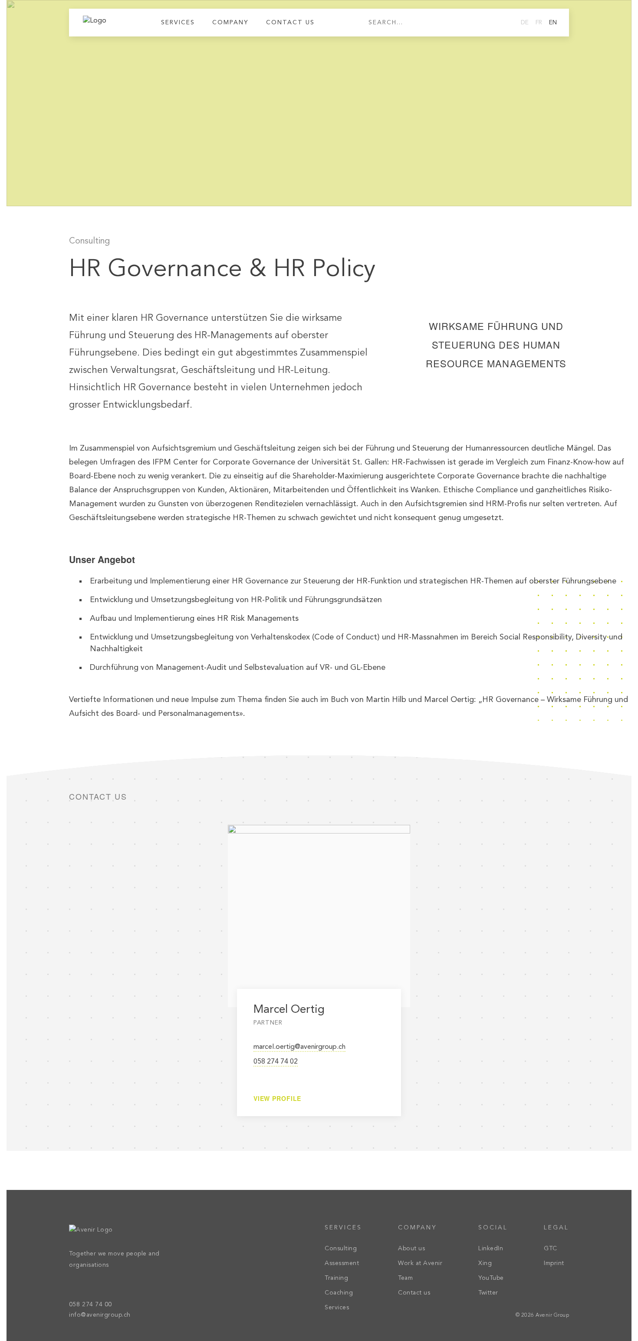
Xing (485, 1263)
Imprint (554, 1263)
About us (411, 1248)
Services (337, 1308)
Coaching (339, 1293)
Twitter (488, 1293)
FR (539, 23)
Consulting (89, 241)
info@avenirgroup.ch (100, 1315)
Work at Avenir (420, 1263)
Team (405, 1278)
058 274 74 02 (275, 1061)
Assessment (342, 1263)
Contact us (290, 23)
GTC (550, 1248)
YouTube (491, 1278)
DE (525, 23)
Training (336, 1278)
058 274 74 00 (90, 1304)
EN (553, 23)
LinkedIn (490, 1248)
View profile (277, 1098)
